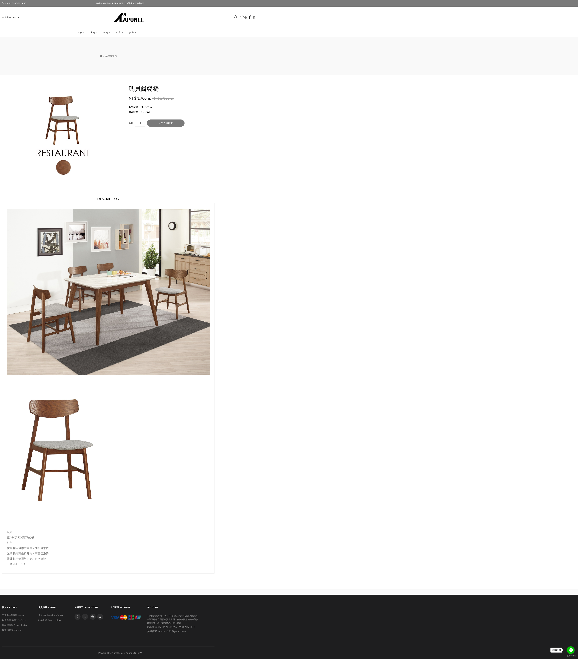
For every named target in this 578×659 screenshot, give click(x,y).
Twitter (85, 617)
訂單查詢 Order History (49, 620)
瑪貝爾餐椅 (111, 55)
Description (108, 199)
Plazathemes (118, 652)
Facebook (78, 617)
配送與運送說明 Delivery (14, 620)
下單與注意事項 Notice (13, 615)
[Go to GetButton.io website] (571, 656)
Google (93, 617)
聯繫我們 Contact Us (12, 630)
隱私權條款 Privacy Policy (14, 625)
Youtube (100, 617)
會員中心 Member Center (50, 615)
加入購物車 (167, 123)
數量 (131, 123)
